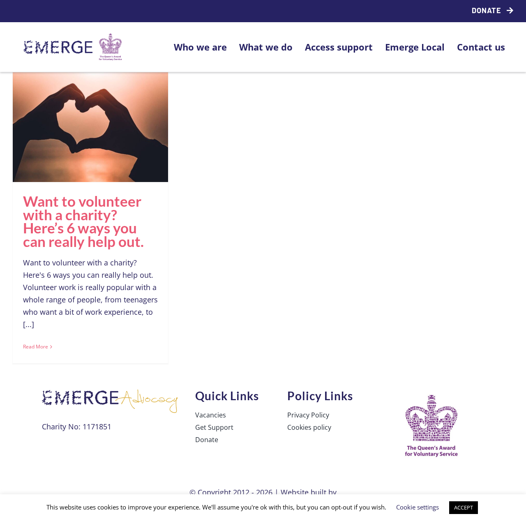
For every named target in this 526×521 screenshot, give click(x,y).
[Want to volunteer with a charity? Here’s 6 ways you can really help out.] (90, 127)
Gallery (108, 105)
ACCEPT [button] (463, 507)
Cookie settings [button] (417, 507)
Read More (35, 346)
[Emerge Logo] (74, 36)
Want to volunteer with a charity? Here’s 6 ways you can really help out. (73, 105)
